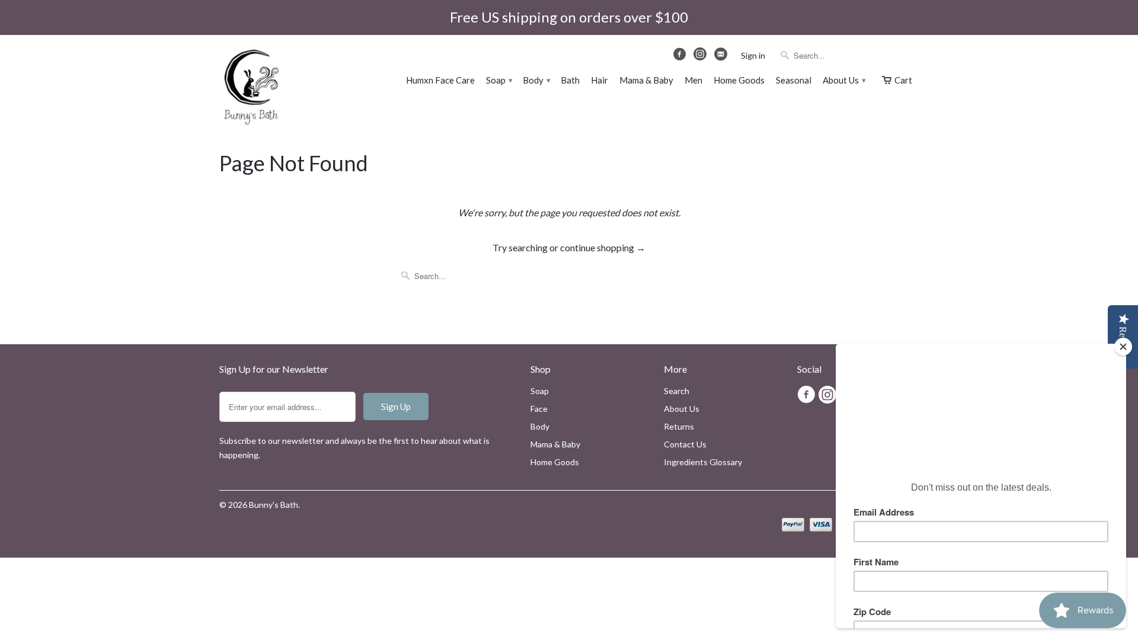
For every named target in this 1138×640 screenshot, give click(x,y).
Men (693, 80)
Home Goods (739, 80)
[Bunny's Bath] (246, 89)
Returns (679, 426)
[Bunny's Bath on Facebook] (681, 56)
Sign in (753, 55)
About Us (844, 80)
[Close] (1123, 347)
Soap (499, 80)
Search (676, 391)
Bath (570, 80)
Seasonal (793, 80)
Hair (599, 80)
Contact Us (685, 444)
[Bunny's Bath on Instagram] (701, 57)
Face (539, 409)
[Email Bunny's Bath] (722, 56)
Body (536, 80)
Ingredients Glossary (703, 462)
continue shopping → (602, 247)
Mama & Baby (646, 80)
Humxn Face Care (440, 80)
